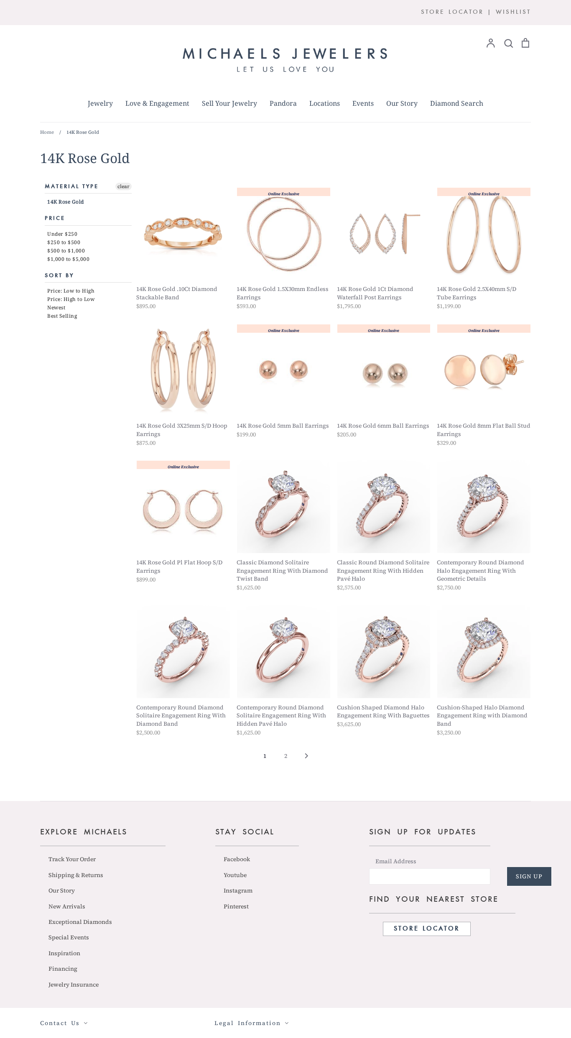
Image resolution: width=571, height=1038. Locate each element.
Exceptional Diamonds (80, 922)
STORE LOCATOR (452, 12)
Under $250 (62, 233)
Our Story (402, 103)
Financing (62, 968)
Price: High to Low (70, 299)
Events (363, 103)
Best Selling (62, 315)
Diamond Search (456, 103)
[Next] (306, 758)
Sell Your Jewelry (229, 103)
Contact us (62, 1023)
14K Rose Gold (65, 201)
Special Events (68, 937)
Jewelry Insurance (73, 984)
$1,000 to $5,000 (68, 259)
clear (123, 186)
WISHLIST (513, 12)
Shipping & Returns (75, 875)
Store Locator (427, 929)
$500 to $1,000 (66, 250)
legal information (249, 1023)
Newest (56, 307)
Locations (324, 103)
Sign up (529, 876)
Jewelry (100, 103)
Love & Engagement (157, 103)
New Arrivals (66, 906)
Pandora (283, 103)
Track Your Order (72, 859)
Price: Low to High (70, 290)
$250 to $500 (63, 242)
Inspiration (64, 953)
